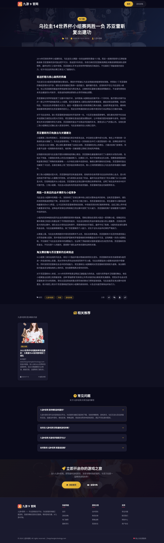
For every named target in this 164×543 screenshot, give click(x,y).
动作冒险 (95, 511)
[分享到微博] (109, 297)
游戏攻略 (139, 4)
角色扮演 (95, 516)
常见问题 (125, 511)
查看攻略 (94, 485)
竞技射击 (95, 524)
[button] (82, 409)
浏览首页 (72, 485)
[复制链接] (125, 297)
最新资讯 (65, 524)
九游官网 (28, 4)
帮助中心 (125, 520)
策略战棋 (95, 520)
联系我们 (125, 516)
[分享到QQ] (119, 297)
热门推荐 (65, 520)
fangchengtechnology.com (56, 538)
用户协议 (125, 524)
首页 (128, 4)
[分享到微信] (114, 297)
